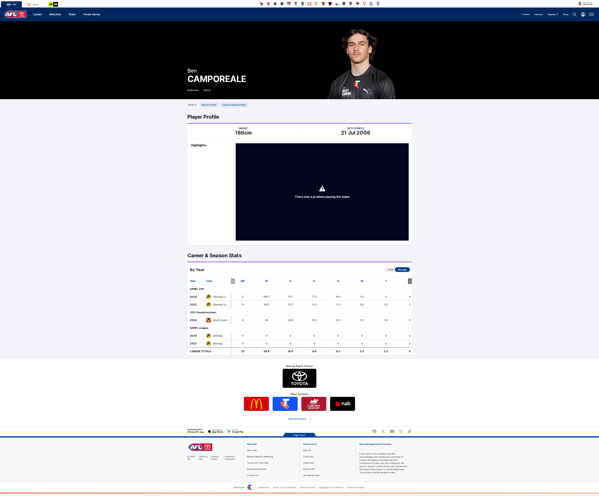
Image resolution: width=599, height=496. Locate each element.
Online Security (355, 487)
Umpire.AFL (308, 463)
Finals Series (91, 14)
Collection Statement (230, 457)
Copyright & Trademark (331, 487)
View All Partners (297, 419)
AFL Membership (311, 475)
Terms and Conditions (284, 487)
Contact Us (252, 475)
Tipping (551, 14)
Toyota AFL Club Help (257, 463)
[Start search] (574, 14)
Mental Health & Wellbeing (260, 456)
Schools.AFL (309, 469)
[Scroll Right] (410, 281)
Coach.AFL (308, 456)
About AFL (252, 450)
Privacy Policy (215, 457)
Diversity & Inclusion (257, 469)
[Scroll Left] (233, 281)
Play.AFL (307, 450)
